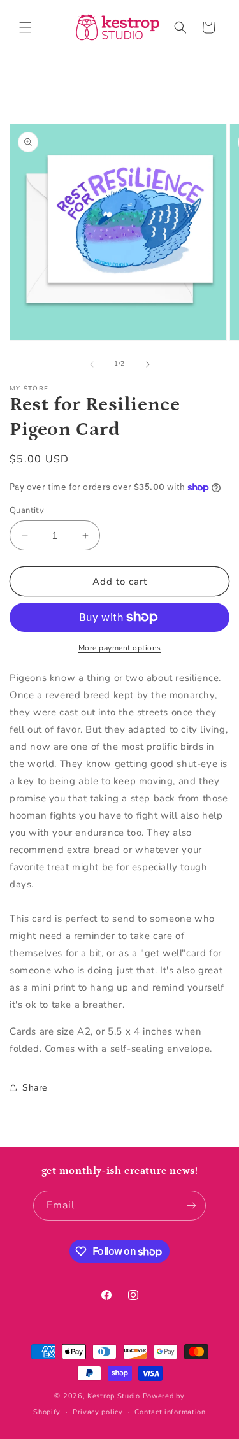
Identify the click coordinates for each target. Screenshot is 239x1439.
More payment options (119, 648)
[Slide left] (92, 364)
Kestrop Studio (113, 1396)
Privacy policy (98, 1412)
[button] (25, 27)
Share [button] (34, 1088)
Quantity (27, 510)
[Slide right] (148, 364)
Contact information (169, 1412)
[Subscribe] (191, 1206)
